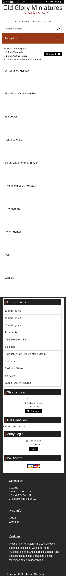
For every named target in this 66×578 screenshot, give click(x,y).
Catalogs (14, 522)
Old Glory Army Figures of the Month (25, 354)
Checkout (34, 411)
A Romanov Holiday (17, 70)
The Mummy (12, 208)
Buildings (10, 346)
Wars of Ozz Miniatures (18, 382)
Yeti (7, 254)
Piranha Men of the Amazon (21, 162)
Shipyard (10, 375)
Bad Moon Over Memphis (20, 93)
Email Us (13, 488)
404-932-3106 (24, 491)
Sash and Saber (14, 368)
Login (23, 2)
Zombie (9, 277)
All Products (36, 59)
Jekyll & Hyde (13, 139)
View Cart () (54, 1)
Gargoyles (11, 116)
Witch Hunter (13, 231)
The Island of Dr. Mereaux (20, 185)
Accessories (12, 332)
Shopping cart (35, 399)
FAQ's (12, 518)
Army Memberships (16, 339)
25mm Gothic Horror (16, 56)
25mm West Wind (15, 52)
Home (7, 48)
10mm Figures (13, 310)
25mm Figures (19, 48)
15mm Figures (13, 318)
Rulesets (10, 361)
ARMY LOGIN (44, 21)
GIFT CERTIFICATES (25, 21)
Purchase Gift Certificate (14, 426)
